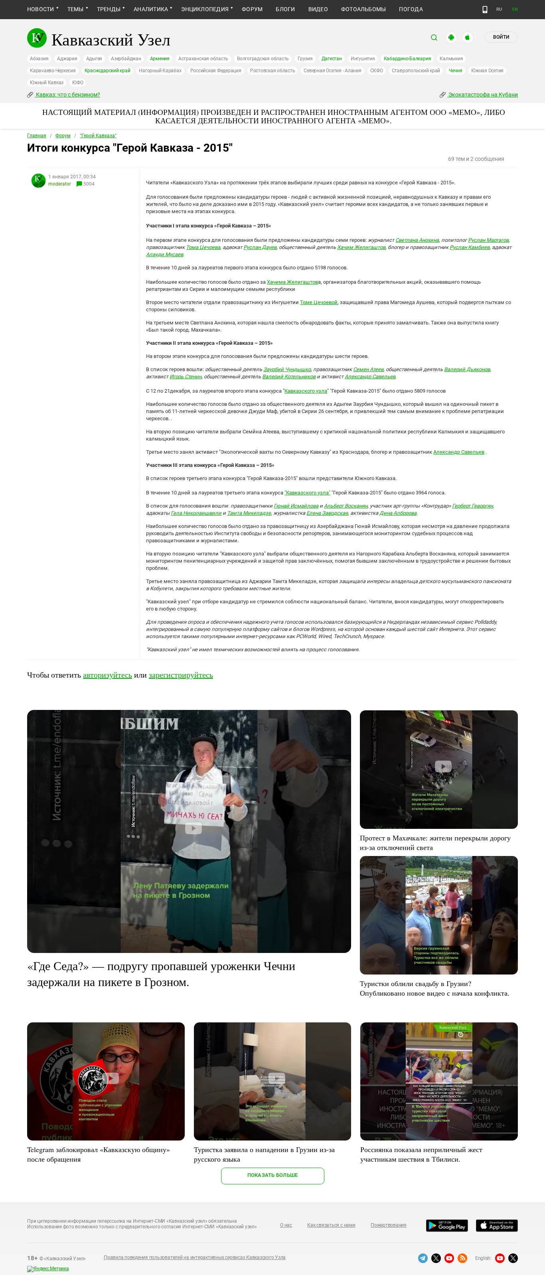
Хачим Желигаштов (361, 247)
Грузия (305, 58)
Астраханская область (203, 58)
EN (515, 9)
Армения (160, 58)
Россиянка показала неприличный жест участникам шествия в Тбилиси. (421, 1154)
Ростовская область (272, 70)
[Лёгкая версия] (485, 9)
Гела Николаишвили (196, 513)
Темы (75, 9)
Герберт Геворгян (472, 506)
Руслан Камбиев (470, 247)
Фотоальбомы (363, 9)
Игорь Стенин (185, 377)
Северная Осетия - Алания (332, 70)
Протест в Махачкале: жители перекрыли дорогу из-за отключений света (435, 842)
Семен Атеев (368, 369)
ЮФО (77, 82)
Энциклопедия (205, 9)
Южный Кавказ (46, 82)
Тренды (108, 9)
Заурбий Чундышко (287, 369)
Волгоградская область (263, 58)
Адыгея (94, 58)
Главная (36, 135)
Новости (40, 9)
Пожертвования (389, 1225)
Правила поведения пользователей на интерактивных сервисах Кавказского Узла (195, 1257)
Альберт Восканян (345, 506)
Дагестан (332, 58)
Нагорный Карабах (160, 70)
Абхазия (39, 58)
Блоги (285, 9)
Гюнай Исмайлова (296, 506)
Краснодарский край (107, 70)
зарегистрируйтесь (181, 674)
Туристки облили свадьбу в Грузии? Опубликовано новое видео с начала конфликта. (434, 988)
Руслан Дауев (259, 247)
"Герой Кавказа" (98, 135)
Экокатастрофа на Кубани (482, 94)
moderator (59, 184)
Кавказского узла (305, 391)
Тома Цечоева (203, 247)
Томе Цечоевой (319, 302)
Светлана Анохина (417, 240)
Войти (501, 37)
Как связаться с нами (331, 1225)
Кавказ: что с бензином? (67, 94)
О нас (286, 1225)
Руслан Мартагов (488, 240)
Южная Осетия (487, 70)
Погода (411, 9)
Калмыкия (451, 58)
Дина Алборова (398, 513)
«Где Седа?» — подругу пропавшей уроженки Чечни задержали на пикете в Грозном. (161, 973)
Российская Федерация (215, 70)
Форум (252, 9)
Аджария (67, 58)
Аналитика (151, 9)
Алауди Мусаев (164, 254)
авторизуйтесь (107, 674)
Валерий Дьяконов (467, 369)
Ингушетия (363, 58)
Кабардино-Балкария (407, 58)
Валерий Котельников (289, 377)
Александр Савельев (370, 377)
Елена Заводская (327, 513)
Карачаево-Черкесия (53, 70)
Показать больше (272, 1175)
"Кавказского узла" (307, 493)
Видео (318, 9)
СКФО (376, 70)
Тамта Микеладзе (249, 513)
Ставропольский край (416, 70)
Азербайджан (126, 58)
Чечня (455, 70)
